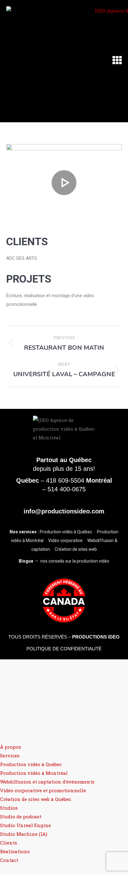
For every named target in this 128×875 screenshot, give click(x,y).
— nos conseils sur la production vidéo (64, 561)
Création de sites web (76, 549)
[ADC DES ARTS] (64, 182)
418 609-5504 (65, 480)
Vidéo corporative (65, 540)
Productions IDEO (96, 636)
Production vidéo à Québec (66, 531)
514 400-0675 (67, 489)
